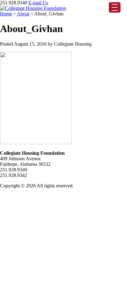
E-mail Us (38, 2)
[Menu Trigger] (115, 7)
